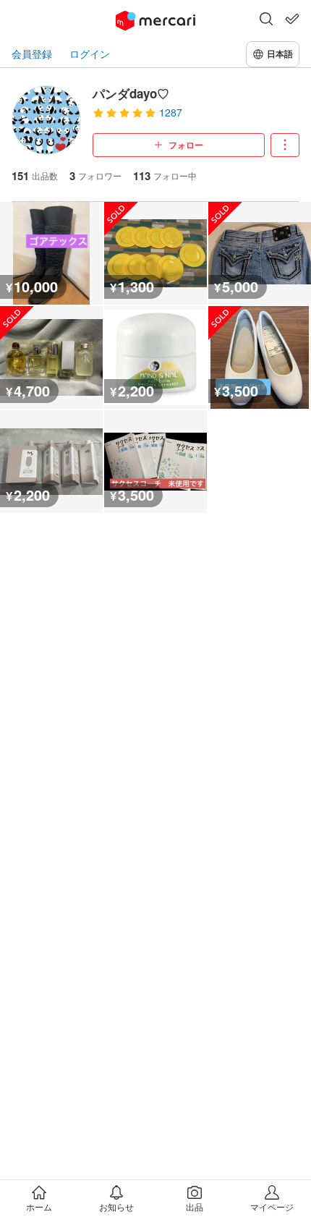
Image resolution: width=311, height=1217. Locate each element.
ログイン (89, 54)
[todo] (292, 18)
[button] (266, 20)
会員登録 (32, 54)
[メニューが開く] (284, 145)
